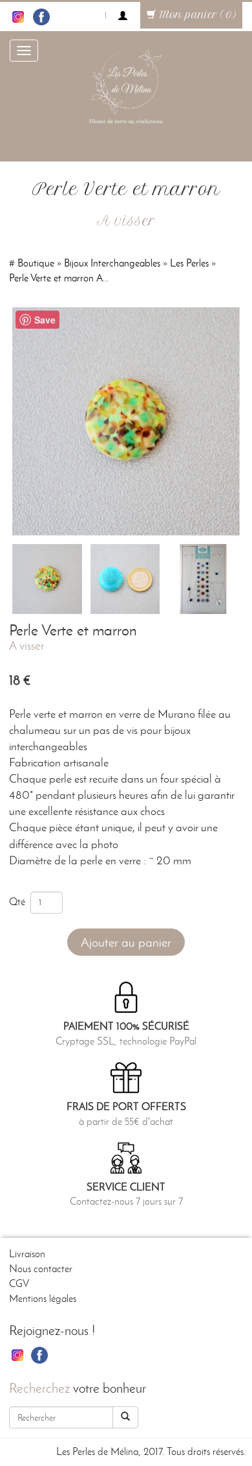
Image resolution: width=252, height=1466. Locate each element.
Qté (19, 901)
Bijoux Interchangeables (112, 263)
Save (45, 319)
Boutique (35, 263)
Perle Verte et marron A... (59, 278)
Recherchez (39, 1388)
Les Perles (189, 263)
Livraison (27, 1253)
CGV (19, 1283)
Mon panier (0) (196, 15)
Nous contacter (40, 1268)
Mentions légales (42, 1298)
